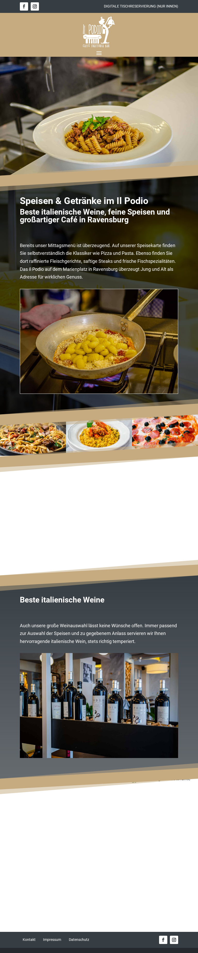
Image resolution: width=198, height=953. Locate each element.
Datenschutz (79, 940)
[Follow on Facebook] (24, 6)
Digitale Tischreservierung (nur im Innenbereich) (99, 850)
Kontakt (29, 940)
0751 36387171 (125, 868)
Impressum (52, 940)
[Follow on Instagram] (35, 6)
